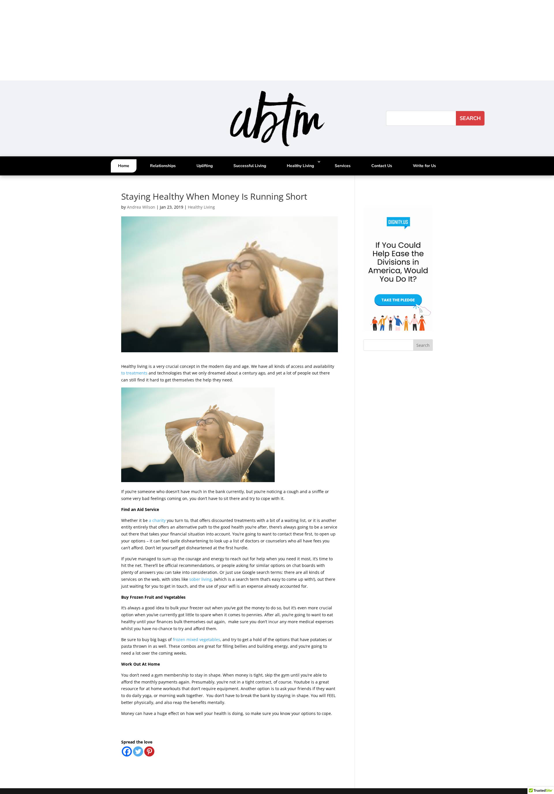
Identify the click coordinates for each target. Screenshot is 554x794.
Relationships (163, 165)
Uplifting (204, 165)
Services (343, 165)
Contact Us (381, 165)
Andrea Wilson (141, 207)
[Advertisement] (173, 40)
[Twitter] (138, 751)
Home (123, 165)
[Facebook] (127, 751)
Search (423, 345)
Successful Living (249, 165)
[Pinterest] (149, 751)
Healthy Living (300, 165)
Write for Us (424, 165)
